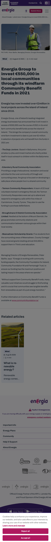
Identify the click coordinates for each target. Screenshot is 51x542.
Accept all (25, 538)
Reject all (25, 531)
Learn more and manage (14, 525)
